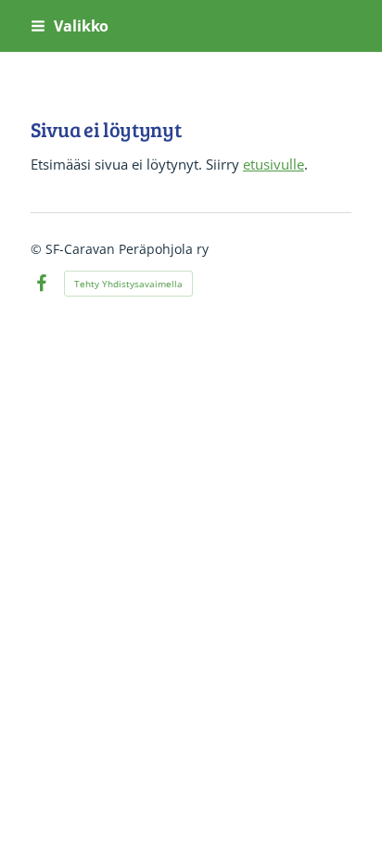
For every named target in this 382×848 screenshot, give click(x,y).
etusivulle (273, 164)
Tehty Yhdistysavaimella (128, 283)
